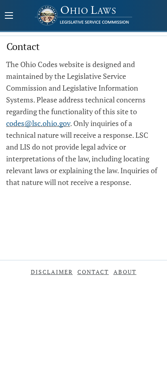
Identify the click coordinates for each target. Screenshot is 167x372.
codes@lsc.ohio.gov (38, 123)
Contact (93, 272)
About (125, 272)
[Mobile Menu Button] (9, 16)
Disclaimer (52, 272)
